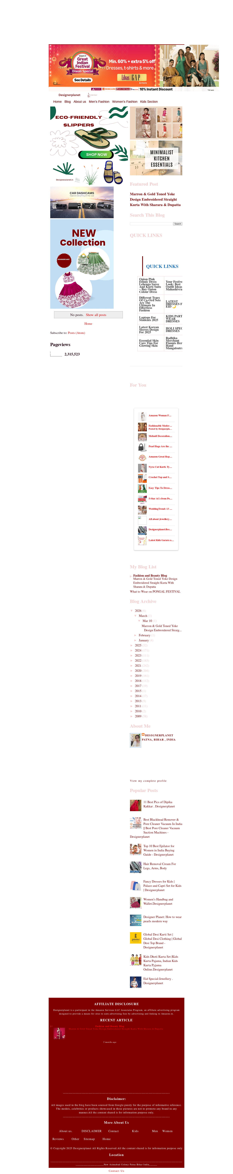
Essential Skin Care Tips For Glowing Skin (149, 343)
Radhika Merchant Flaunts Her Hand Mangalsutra (174, 343)
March (143, 616)
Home (57, 101)
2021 (138, 665)
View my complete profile (148, 781)
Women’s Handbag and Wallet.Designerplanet (158, 901)
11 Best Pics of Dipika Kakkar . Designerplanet (159, 804)
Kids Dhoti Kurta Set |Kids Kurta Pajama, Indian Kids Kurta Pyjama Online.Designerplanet (160, 962)
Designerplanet (159, 735)
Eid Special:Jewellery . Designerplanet (158, 981)
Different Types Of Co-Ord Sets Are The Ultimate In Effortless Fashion (150, 304)
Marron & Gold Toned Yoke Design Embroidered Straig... (162, 628)
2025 (138, 645)
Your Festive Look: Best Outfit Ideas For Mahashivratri (177, 285)
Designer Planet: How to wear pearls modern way (162, 919)
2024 (138, 650)
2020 (138, 670)
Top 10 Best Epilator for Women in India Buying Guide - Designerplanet (158, 850)
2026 (138, 610)
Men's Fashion (99, 101)
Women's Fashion (124, 101)
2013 (138, 701)
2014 (138, 696)
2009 (138, 716)
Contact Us (116, 1170)
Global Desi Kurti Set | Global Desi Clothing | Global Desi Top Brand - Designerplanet (162, 940)
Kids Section (149, 101)
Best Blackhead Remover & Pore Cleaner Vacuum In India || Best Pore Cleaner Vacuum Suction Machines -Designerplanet (156, 828)
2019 (138, 675)
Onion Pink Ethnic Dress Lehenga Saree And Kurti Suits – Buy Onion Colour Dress (150, 285)
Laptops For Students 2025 (148, 318)
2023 (138, 655)
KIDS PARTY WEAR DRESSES (175, 318)
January (144, 640)
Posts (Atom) (76, 333)
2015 (138, 691)
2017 (138, 686)
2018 (138, 681)
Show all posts (96, 314)
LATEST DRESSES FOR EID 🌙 (176, 304)
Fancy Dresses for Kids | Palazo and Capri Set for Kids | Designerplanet (162, 885)
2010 (138, 711)
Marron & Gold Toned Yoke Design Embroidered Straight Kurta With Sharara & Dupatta (155, 199)
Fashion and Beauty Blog (150, 575)
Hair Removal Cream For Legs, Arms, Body (159, 866)
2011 (138, 706)
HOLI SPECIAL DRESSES (177, 329)
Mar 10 (148, 621)
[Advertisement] (116, 22)
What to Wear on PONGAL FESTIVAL (155, 591)
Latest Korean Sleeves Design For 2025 (149, 329)
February (145, 635)
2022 (138, 660)
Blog (68, 101)
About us (80, 101)
